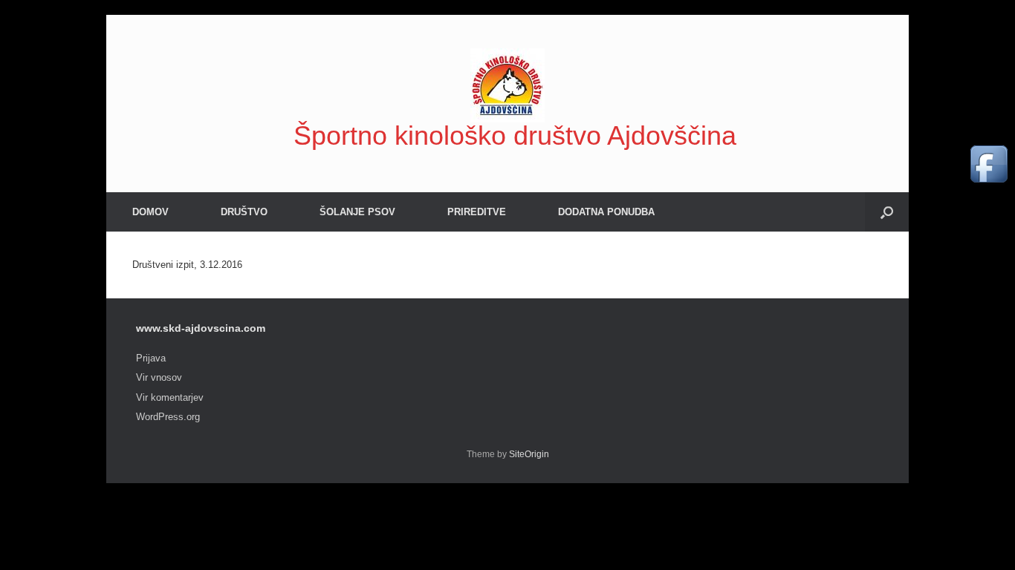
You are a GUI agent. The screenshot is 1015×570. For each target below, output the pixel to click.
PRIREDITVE (476, 211)
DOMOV (150, 211)
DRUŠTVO (244, 211)
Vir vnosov (159, 377)
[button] (887, 212)
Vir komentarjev (170, 397)
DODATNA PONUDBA (606, 211)
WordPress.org (168, 416)
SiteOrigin (529, 454)
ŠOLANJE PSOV (357, 211)
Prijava (151, 358)
